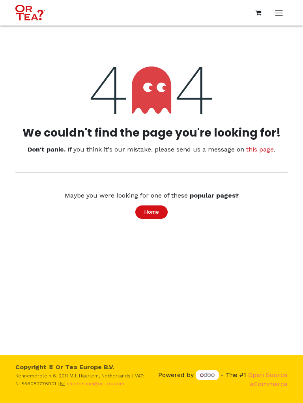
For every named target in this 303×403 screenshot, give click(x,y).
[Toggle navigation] (279, 13)
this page (260, 149)
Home (151, 212)
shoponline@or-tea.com (95, 383)
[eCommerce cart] (258, 12)
